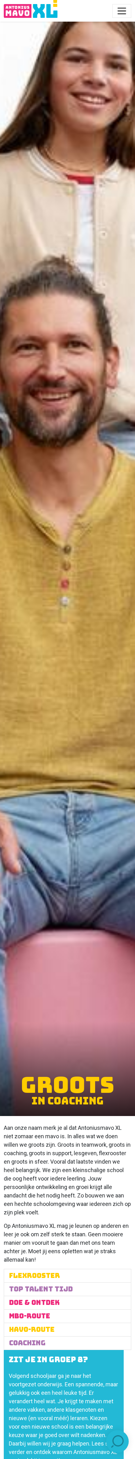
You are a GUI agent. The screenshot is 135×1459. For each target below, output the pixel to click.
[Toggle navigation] (121, 11)
